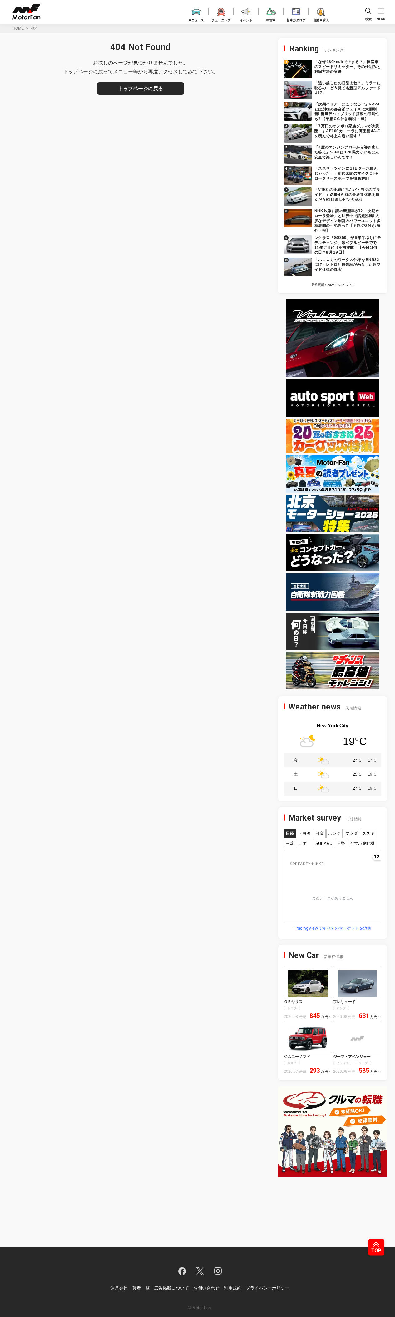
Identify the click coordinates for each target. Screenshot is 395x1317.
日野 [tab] (341, 843)
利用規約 (232, 1288)
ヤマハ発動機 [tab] (362, 843)
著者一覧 (141, 1288)
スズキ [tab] (368, 833)
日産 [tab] (319, 833)
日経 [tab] (290, 833)
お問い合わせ (206, 1288)
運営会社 (119, 1288)
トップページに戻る (140, 88)
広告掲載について (171, 1288)
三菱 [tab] (290, 843)
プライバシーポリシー (267, 1288)
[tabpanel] (332, 891)
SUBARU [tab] (323, 843)
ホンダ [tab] (334, 833)
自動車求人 (321, 19)
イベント (246, 19)
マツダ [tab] (351, 833)
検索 (368, 18)
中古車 (271, 19)
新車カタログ (296, 19)
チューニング (221, 19)
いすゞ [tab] (305, 843)
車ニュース (196, 19)
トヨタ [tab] (305, 833)
